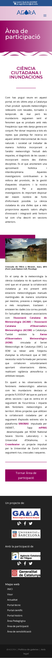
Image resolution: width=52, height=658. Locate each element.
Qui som (17, 2)
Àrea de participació (18, 626)
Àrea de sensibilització (19, 631)
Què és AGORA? (29, 2)
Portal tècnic (14, 605)
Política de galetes (28, 649)
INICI (10, 589)
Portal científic (15, 610)
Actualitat (12, 599)
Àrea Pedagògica (16, 620)
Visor (10, 594)
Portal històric (15, 615)
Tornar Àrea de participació (26, 475)
